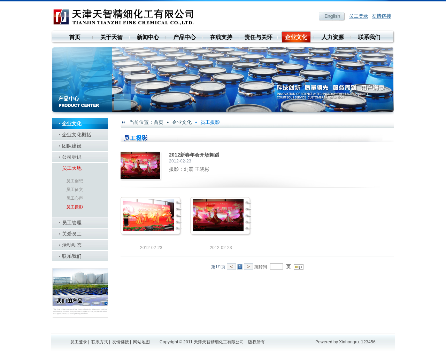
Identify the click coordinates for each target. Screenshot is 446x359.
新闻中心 (148, 37)
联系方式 (99, 342)
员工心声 (74, 198)
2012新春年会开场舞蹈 (194, 155)
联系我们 (369, 37)
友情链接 (381, 16)
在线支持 (221, 37)
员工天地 (72, 168)
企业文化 (296, 37)
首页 (74, 37)
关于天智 (111, 37)
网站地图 (141, 342)
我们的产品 (80, 293)
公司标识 (72, 157)
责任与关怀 (258, 37)
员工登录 (358, 16)
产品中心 (185, 37)
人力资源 (333, 37)
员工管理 (72, 222)
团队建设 (72, 146)
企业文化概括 (76, 134)
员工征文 (74, 189)
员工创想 (74, 180)
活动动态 (72, 245)
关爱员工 (72, 234)
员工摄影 (74, 207)
